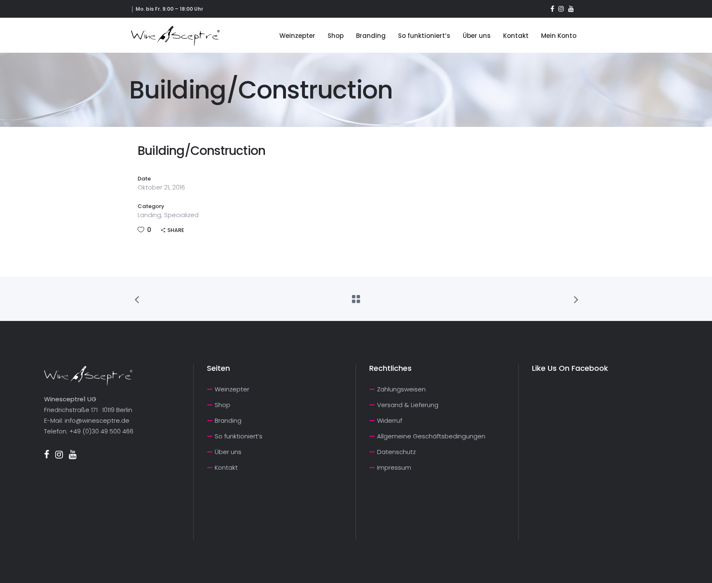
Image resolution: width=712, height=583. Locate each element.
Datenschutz (396, 451)
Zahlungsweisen (401, 389)
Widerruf (389, 420)
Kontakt (226, 467)
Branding (228, 420)
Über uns (228, 451)
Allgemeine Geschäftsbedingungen (431, 436)
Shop (222, 404)
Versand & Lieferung (407, 404)
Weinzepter (232, 389)
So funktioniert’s (238, 436)
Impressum (394, 467)
